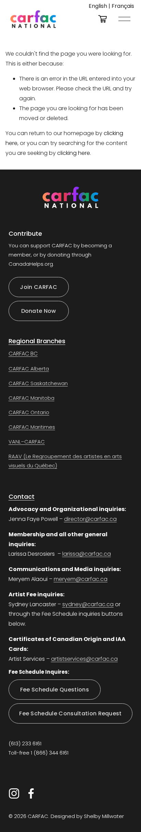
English (98, 6)
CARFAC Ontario (29, 412)
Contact (22, 496)
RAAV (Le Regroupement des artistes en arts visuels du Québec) (65, 461)
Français (123, 6)
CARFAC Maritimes (32, 426)
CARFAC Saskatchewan (38, 383)
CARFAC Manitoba (31, 398)
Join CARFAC (38, 287)
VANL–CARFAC (27, 441)
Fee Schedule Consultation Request (70, 713)
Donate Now (38, 311)
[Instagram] (14, 793)
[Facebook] (31, 793)
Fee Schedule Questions (54, 690)
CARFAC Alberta (29, 368)
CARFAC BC (23, 353)
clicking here (73, 153)
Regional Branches (37, 341)
